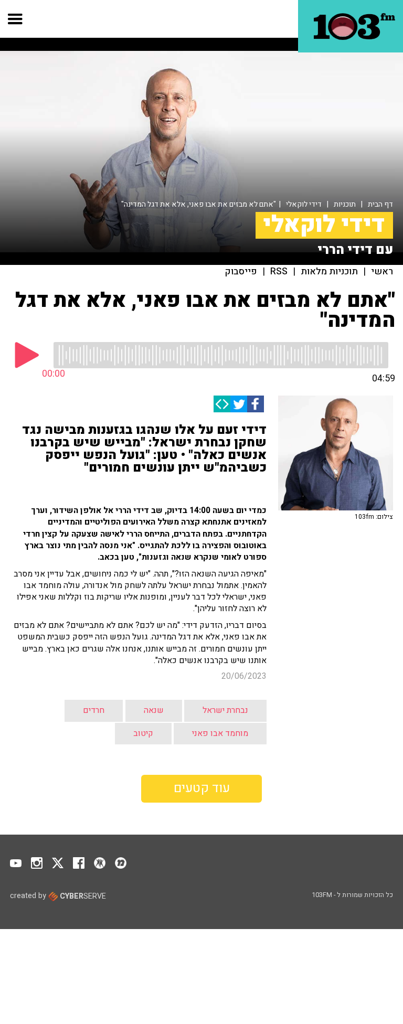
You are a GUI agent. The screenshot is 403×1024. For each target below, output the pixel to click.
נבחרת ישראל (225, 710)
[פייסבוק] (255, 404)
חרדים (93, 710)
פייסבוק (241, 271)
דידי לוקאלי (304, 204)
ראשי (382, 271)
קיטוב (143, 733)
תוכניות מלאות (329, 271)
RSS (279, 271)
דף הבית (380, 204)
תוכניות (345, 204)
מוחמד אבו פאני (220, 733)
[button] (15, 19)
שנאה (154, 710)
